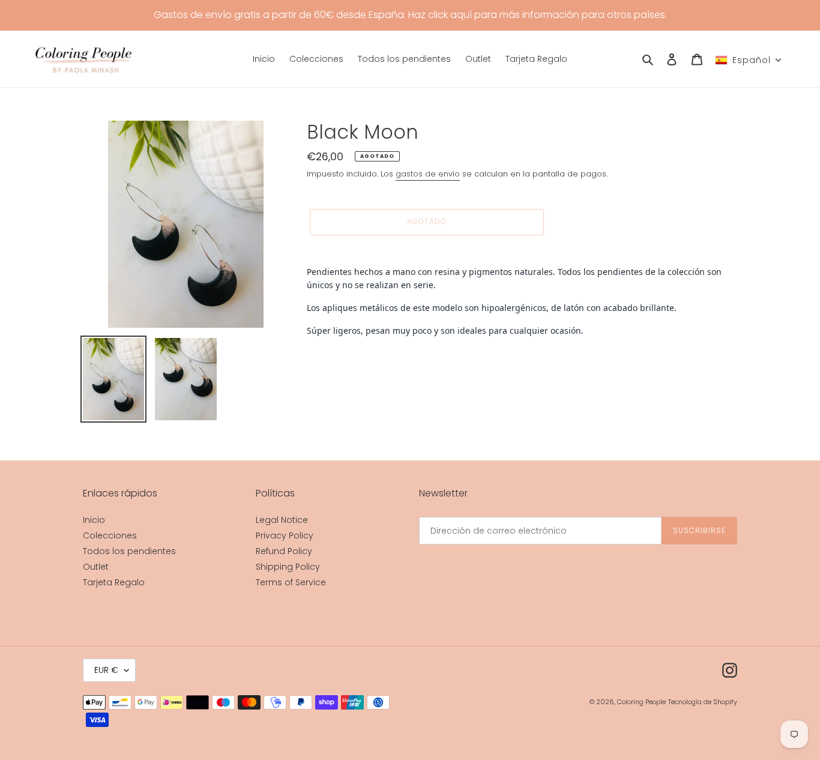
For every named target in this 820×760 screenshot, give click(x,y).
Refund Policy (284, 551)
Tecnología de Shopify (702, 702)
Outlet (96, 567)
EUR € (106, 670)
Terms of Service (291, 582)
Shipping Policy (288, 567)
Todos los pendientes (129, 551)
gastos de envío (428, 173)
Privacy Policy (284, 535)
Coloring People (641, 702)
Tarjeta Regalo (114, 582)
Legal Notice (282, 520)
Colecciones (110, 535)
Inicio (94, 520)
